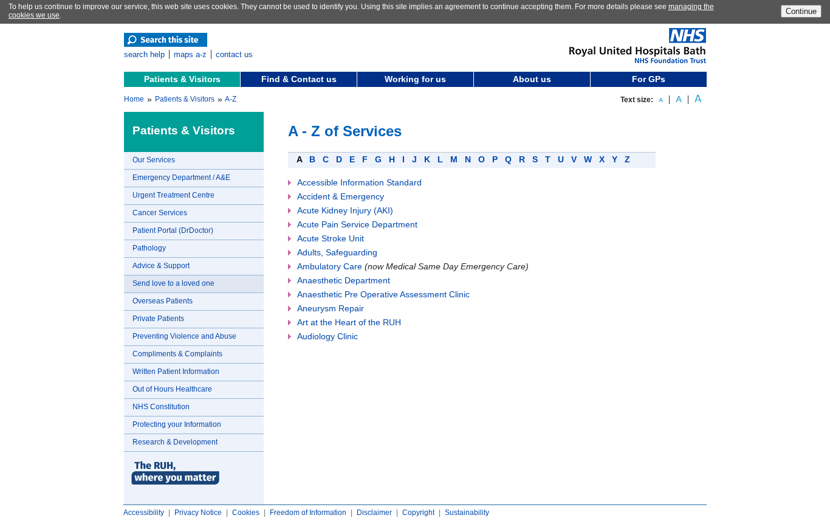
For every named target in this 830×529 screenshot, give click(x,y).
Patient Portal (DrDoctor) (172, 230)
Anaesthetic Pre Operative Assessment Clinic (383, 294)
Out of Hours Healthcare (172, 389)
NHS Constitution (161, 407)
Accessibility (143, 512)
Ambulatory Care (329, 266)
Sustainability (467, 512)
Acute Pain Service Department (357, 224)
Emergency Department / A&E (181, 177)
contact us (234, 54)
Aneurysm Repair (330, 308)
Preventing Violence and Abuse (184, 336)
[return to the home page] (637, 60)
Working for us (415, 79)
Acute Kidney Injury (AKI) (345, 210)
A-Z (230, 99)
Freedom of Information (308, 512)
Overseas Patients (162, 301)
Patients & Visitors (182, 79)
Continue (801, 11)
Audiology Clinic (327, 336)
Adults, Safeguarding (337, 252)
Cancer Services (159, 213)
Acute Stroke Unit (330, 238)
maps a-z (190, 54)
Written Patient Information (175, 371)
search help (144, 54)
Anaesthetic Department (343, 280)
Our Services (153, 160)
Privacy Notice (198, 512)
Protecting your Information (176, 424)
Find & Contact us (299, 79)
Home (134, 99)
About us (532, 79)
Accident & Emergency (340, 196)
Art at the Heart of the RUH (349, 322)
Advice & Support (161, 265)
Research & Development (175, 442)
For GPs (648, 79)
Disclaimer (374, 512)
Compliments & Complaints (177, 354)
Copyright (418, 512)
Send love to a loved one (173, 283)
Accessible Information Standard (359, 182)
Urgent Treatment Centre (173, 195)
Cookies (245, 512)
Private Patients (158, 318)
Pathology (149, 248)
